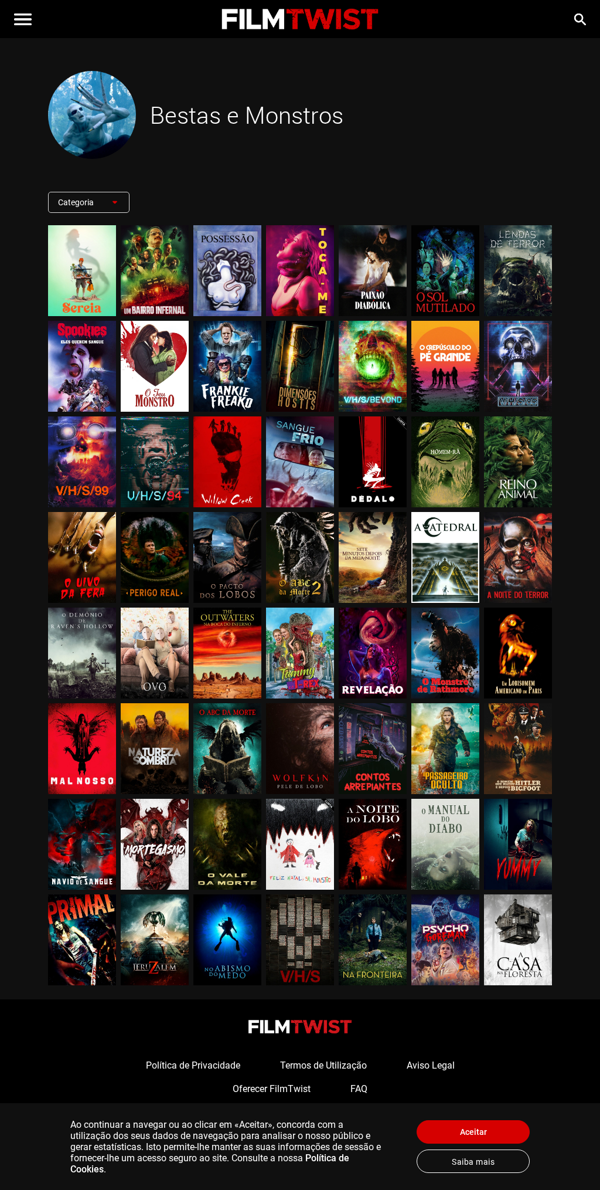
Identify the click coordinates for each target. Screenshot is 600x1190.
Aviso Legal (431, 1065)
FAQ (358, 1088)
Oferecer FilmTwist (272, 1088)
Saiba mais (473, 1162)
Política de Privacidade (193, 1065)
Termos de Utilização (323, 1065)
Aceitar (473, 1132)
